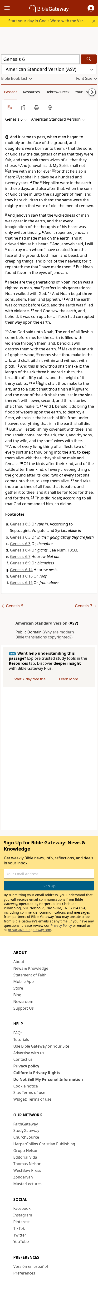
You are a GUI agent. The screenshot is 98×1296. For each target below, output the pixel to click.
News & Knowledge (30, 968)
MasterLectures (27, 1183)
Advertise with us (28, 1052)
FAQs (18, 1032)
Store (18, 988)
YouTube (21, 1241)
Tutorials (21, 1039)
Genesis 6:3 (20, 524)
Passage (10, 91)
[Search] (89, 59)
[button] (91, 8)
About (18, 961)
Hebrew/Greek (57, 91)
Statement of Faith (30, 975)
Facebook (22, 1208)
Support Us (23, 1008)
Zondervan (23, 1177)
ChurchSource (26, 1137)
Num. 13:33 (67, 550)
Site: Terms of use (29, 1092)
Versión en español (30, 1266)
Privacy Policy (61, 925)
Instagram (22, 1215)
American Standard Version (41, 623)
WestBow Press (27, 1170)
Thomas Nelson (27, 1163)
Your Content (85, 91)
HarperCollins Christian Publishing (44, 1143)
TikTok (19, 1228)
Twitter (19, 1235)
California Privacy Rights (36, 1072)
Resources (31, 91)
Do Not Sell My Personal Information (48, 1079)
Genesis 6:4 (20, 550)
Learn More (68, 678)
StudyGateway (26, 1130)
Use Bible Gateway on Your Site (41, 1046)
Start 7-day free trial (30, 678)
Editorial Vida (25, 1157)
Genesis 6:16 (21, 576)
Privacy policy (26, 1066)
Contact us (23, 1059)
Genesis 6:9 (20, 563)
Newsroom (23, 1001)
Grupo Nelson (26, 1150)
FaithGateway (25, 1124)
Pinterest (21, 1221)
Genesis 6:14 (21, 569)
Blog (17, 994)
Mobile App (23, 981)
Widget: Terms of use (32, 1099)
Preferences (24, 1273)
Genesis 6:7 (20, 556)
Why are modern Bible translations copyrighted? (44, 634)
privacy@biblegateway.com (29, 929)
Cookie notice (25, 1086)
